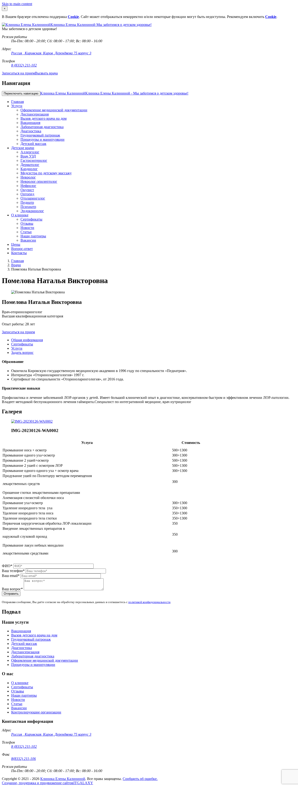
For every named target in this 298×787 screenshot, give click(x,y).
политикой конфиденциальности (149, 602)
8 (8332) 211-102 (24, 65)
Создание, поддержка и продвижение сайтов (37, 783)
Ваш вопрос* (12, 589)
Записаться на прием (18, 73)
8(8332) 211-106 (23, 759)
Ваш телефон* (13, 571)
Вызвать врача (46, 73)
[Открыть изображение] (32, 421)
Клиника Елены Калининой (114, 93)
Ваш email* (11, 576)
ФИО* (7, 566)
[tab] (27, 340)
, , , (51, 53)
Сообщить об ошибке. (140, 779)
